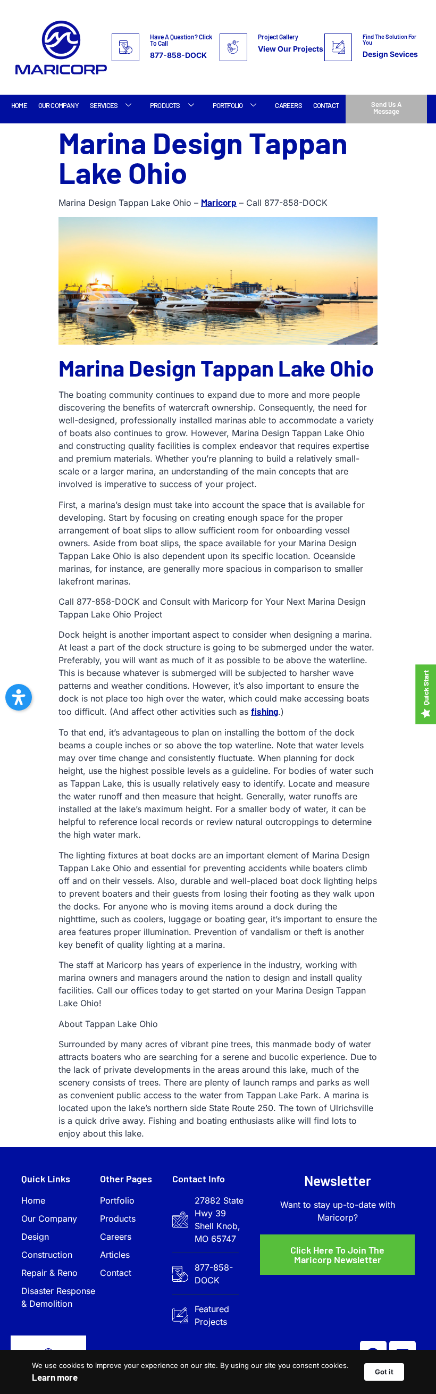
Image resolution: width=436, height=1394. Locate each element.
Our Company (58, 105)
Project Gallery (278, 36)
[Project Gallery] (233, 47)
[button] (18, 697)
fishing (264, 711)
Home (19, 105)
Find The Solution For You (389, 39)
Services (104, 105)
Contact (326, 105)
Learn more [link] (55, 1377)
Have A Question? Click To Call (181, 40)
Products (165, 105)
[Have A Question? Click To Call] (125, 47)
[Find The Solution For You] (338, 47)
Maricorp (219, 202)
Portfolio (228, 105)
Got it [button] (384, 1371)
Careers (288, 105)
